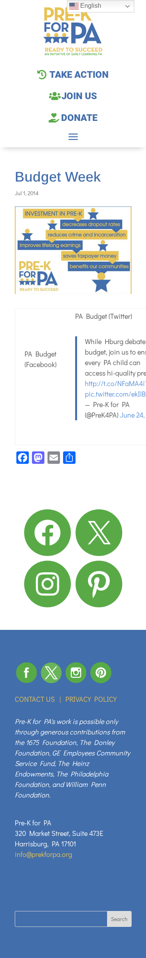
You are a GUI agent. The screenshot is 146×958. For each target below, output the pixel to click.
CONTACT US (35, 699)
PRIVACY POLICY (91, 699)
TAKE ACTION (79, 74)
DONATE (79, 117)
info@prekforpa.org (43, 854)
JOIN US (79, 96)
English (90, 5)
